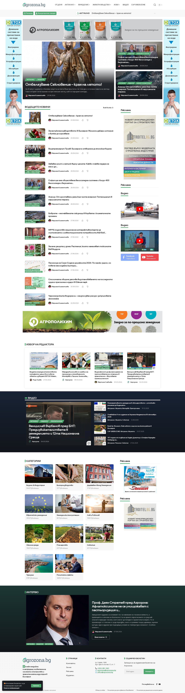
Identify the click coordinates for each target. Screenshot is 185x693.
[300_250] (140, 517)
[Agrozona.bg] (34, 5)
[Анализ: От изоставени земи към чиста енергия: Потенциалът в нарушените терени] (35, 200)
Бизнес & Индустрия (144, 83)
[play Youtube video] (140, 209)
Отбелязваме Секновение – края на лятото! (111, 13)
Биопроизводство (65, 485)
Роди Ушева (37, 380)
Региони (118, 443)
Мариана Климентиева (36, 95)
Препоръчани (50, 368)
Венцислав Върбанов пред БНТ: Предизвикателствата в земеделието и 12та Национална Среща (140, 375)
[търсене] (155, 5)
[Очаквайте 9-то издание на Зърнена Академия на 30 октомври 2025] (100, 417)
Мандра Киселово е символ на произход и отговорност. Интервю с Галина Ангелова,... (75, 374)
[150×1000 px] (14, 72)
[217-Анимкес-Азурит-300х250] (140, 479)
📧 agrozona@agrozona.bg (105, 670)
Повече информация (11, 688)
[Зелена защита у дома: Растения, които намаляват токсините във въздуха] (35, 250)
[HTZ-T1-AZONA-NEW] (42, 660)
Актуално (30, 79)
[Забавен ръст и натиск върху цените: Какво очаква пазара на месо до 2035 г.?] (35, 167)
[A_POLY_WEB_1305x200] (92, 29)
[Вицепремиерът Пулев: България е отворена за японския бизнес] (35, 151)
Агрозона (68, 380)
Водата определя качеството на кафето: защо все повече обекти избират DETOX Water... (43, 374)
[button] (154, 13)
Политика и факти (143, 53)
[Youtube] (150, 257)
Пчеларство (62, 545)
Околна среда (30, 222)
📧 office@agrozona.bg (104, 672)
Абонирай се (149, 671)
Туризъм (30, 575)
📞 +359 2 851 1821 (102, 668)
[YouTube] (159, 684)
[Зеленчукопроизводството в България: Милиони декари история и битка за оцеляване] (35, 134)
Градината (29, 255)
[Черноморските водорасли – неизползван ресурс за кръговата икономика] (35, 299)
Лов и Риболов (93, 515)
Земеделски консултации (68, 515)
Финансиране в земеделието (31, 139)
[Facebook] (130, 257)
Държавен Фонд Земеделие (99, 485)
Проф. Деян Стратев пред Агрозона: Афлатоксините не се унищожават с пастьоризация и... (120, 606)
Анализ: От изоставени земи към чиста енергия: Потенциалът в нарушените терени (137, 89)
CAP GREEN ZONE (113, 431)
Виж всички (107, 107)
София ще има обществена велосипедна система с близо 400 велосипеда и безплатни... (138, 59)
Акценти (41, 79)
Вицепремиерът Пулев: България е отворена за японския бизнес (80, 148)
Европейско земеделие (34, 271)
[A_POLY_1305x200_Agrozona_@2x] (92, 321)
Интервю (81, 368)
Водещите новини (37, 107)
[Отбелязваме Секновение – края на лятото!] (35, 118)
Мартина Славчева (105, 382)
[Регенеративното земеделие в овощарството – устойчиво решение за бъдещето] (100, 406)
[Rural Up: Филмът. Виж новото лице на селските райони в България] (100, 429)
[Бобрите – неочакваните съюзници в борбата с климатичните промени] (35, 217)
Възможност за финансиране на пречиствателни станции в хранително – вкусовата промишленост (109, 375)
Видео (124, 193)
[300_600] (140, 147)
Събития (125, 420)
